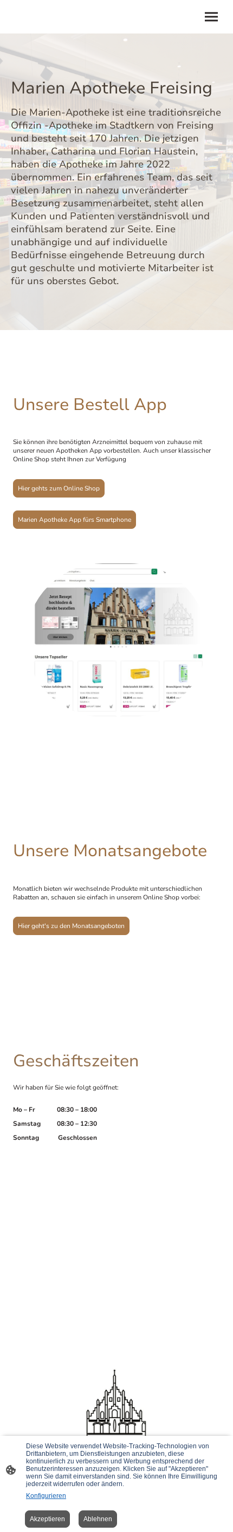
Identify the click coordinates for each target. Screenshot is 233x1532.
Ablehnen (97, 1519)
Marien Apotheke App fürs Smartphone (74, 519)
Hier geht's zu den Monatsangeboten (71, 926)
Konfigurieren (46, 1496)
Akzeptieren (47, 1519)
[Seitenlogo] (116, 1413)
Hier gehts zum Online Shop (59, 488)
